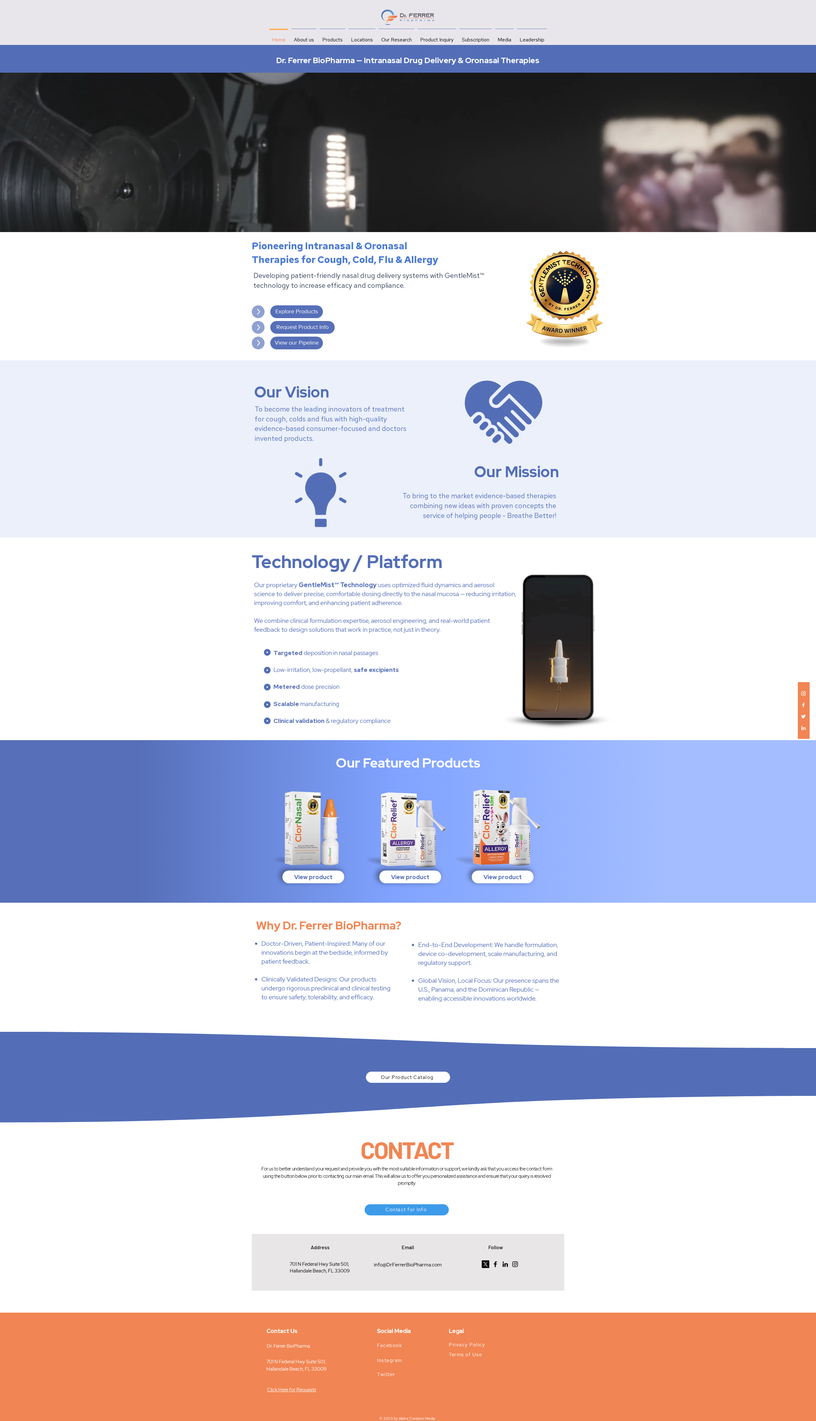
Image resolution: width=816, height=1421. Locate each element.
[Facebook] (803, 705)
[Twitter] (803, 716)
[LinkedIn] (803, 728)
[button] (296, 343)
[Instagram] (803, 693)
